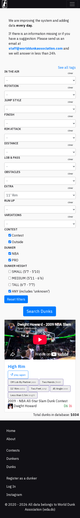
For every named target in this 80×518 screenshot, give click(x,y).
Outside (17, 242)
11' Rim (17, 388)
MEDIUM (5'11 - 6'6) (27, 278)
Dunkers (12, 459)
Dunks (11, 467)
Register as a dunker (21, 478)
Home (10, 431)
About (10, 439)
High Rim (16, 366)
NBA (15, 254)
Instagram (14, 495)
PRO (15, 260)
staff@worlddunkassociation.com (36, 48)
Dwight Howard (25, 406)
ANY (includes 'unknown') (31, 291)
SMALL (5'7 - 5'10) (26, 272)
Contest (18, 235)
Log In (11, 486)
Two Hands (51, 382)
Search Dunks (40, 311)
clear (70, 73)
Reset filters (16, 299)
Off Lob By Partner (23, 382)
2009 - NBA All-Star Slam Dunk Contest (37, 401)
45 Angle (60, 388)
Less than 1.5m (22, 395)
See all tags (67, 67)
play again (18, 374)
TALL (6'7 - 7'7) (23, 285)
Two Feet (39, 388)
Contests (13, 450)
